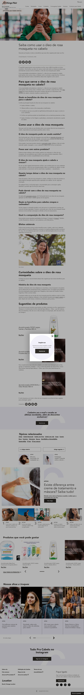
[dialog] (42, 347)
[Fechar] (52, 336)
